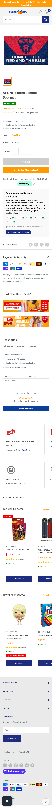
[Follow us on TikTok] (32, 765)
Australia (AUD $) (25, 752)
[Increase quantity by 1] (31, 151)
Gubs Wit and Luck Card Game (18, 550)
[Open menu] (4, 12)
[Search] (45, 19)
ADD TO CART (19, 578)
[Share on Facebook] (31, 245)
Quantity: (7, 151)
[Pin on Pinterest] (36, 245)
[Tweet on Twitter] (42, 245)
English (7, 752)
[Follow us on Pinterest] (21, 765)
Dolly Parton (11, 632)
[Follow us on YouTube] (27, 765)
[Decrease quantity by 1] (15, 151)
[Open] (7, 801)
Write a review (26, 408)
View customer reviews (18, 232)
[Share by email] (47, 245)
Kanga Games (11, 546)
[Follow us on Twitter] (10, 765)
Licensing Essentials (12, 109)
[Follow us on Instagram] (16, 765)
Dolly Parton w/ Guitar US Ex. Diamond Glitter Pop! (18, 636)
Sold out (26, 162)
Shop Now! (26, 450)
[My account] (40, 11)
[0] (47, 12)
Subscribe (11, 738)
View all (46, 509)
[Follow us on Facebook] (5, 765)
